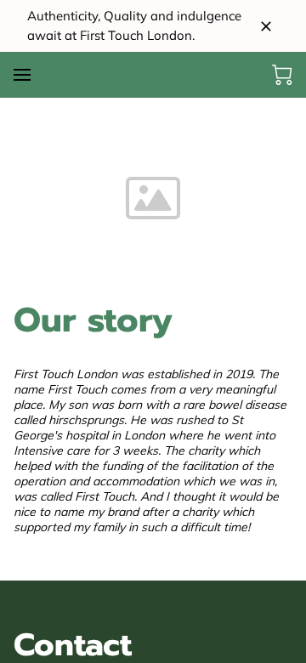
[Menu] (22, 75)
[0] (282, 75)
